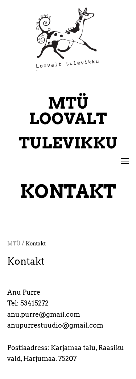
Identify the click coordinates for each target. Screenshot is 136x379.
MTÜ (13, 244)
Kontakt (36, 244)
